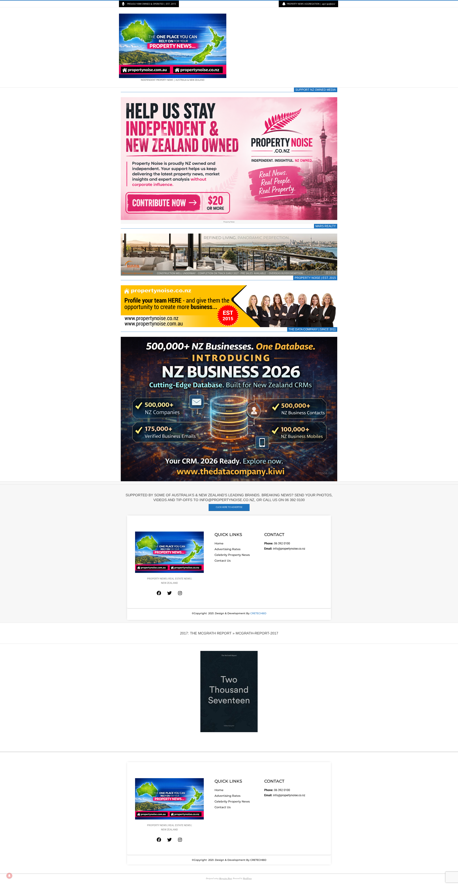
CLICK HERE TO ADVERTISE (229, 507)
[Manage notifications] (9, 876)
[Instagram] (180, 593)
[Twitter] (169, 593)
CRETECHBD (258, 613)
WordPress (247, 878)
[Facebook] (158, 593)
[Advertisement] (284, 47)
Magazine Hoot (225, 878)
